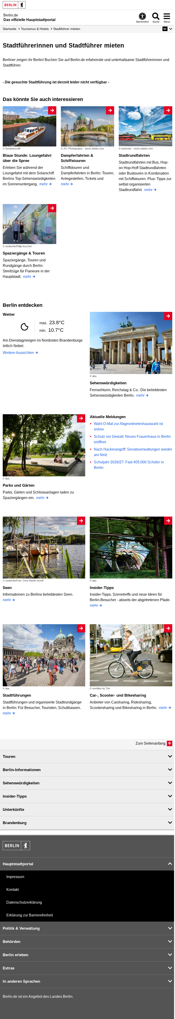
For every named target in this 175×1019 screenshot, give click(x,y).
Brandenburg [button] (14, 823)
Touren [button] (9, 756)
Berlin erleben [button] (15, 955)
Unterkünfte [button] (13, 809)
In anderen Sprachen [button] (21, 981)
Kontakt (12, 890)
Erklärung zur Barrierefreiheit (29, 915)
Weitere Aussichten (18, 353)
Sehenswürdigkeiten (108, 383)
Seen (7, 588)
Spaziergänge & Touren (24, 253)
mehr (43, 184)
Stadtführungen (17, 695)
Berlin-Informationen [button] (22, 770)
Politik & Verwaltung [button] (21, 928)
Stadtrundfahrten (134, 155)
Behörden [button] (11, 941)
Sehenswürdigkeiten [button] (21, 783)
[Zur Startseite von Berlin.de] (16, 849)
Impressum (15, 877)
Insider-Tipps (102, 588)
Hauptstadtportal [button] (18, 864)
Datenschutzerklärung (24, 902)
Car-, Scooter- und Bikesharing (118, 695)
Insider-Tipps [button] (15, 796)
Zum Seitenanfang (150, 743)
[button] (167, 29)
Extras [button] (8, 968)
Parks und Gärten (18, 485)
